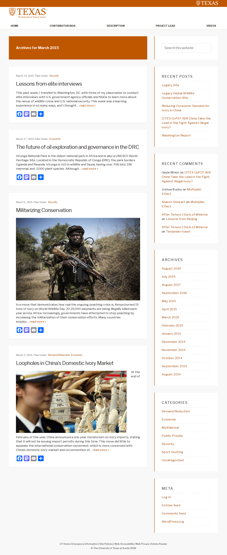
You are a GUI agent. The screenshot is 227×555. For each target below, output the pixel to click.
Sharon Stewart (173, 202)
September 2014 (174, 366)
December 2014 (174, 342)
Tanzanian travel (178, 231)
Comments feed (174, 513)
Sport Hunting (172, 452)
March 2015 (170, 317)
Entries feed (171, 505)
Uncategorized (173, 460)
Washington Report (176, 135)
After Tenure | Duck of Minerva (185, 214)
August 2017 (171, 285)
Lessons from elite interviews (49, 84)
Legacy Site (170, 85)
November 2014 (174, 350)
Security (54, 75)
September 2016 (174, 293)
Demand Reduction (59, 354)
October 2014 (172, 358)
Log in (166, 497)
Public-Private (172, 435)
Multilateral (170, 427)
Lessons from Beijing (181, 219)
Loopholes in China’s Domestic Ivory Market (65, 363)
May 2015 (169, 301)
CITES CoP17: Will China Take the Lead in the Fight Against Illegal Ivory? (186, 123)
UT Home (65, 543)
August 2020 (171, 268)
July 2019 (168, 276)
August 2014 (171, 374)
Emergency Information (85, 543)
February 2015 (172, 325)
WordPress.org (173, 521)
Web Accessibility (124, 543)
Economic (55, 138)
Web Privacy (142, 543)
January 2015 (171, 333)
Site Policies (106, 543)
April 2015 (169, 309)
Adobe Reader (159, 543)
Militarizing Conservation (44, 210)
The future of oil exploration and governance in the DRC (77, 147)
